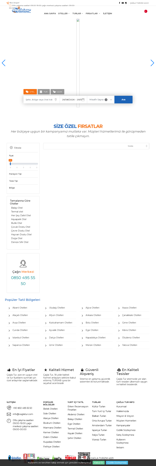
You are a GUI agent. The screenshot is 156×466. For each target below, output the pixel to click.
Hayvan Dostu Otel (21, 234)
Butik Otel (16, 223)
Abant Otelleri (19, 307)
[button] (152, 63)
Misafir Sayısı (97, 99)
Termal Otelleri (75, 428)
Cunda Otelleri (20, 330)
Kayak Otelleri (75, 433)
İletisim (120, 447)
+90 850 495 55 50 (22, 408)
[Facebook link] (119, 3)
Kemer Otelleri (51, 432)
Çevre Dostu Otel (20, 230)
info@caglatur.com (23, 414)
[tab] (30, 91)
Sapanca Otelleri (21, 345)
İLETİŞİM (107, 13)
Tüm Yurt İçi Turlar (101, 411)
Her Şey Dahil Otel (21, 215)
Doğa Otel (16, 238)
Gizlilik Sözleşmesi (116, 462)
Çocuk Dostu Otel (20, 227)
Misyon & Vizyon (125, 416)
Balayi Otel (17, 207)
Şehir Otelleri (74, 438)
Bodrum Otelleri (51, 423)
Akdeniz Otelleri (76, 414)
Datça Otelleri (56, 337)
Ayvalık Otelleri (57, 330)
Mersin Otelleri (93, 345)
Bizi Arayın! (14, 3)
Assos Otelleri (129, 307)
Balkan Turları (99, 416)
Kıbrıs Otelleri (129, 330)
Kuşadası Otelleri (52, 442)
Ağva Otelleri (92, 307)
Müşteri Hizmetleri (126, 420)
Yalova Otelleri (129, 345)
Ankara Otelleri (93, 315)
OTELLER (62, 13)
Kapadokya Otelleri (96, 337)
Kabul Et (98, 462)
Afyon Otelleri (56, 315)
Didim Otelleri (50, 437)
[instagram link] (126, 3)
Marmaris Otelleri (52, 427)
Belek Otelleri (50, 408)
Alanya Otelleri (50, 418)
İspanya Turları (99, 430)
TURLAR (76, 13)
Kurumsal (121, 406)
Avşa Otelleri (19, 322)
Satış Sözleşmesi (125, 435)
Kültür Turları (98, 406)
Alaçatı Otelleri (20, 315)
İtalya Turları (98, 435)
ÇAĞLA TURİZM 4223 (101, 458)
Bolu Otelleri (92, 322)
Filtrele (17, 148)
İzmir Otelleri (56, 345)
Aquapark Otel (18, 219)
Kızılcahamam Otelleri (60, 322)
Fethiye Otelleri (51, 446)
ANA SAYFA (50, 13)
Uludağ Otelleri (57, 307)
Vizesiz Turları (99, 439)
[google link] (122, 3)
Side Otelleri (49, 413)
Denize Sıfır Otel (19, 242)
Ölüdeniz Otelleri (131, 337)
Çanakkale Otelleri (131, 315)
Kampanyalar (123, 425)
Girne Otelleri (129, 322)
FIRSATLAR (92, 13)
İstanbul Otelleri (20, 337)
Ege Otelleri (92, 330)
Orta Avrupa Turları (102, 420)
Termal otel (17, 211)
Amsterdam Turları (102, 425)
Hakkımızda (122, 411)
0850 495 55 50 (23, 280)
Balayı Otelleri (75, 419)
